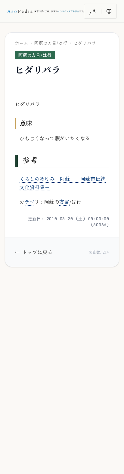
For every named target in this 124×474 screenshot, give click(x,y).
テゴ (30, 201)
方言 (64, 201)
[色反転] (109, 11)
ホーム (21, 43)
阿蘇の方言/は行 (50, 43)
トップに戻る (34, 252)
